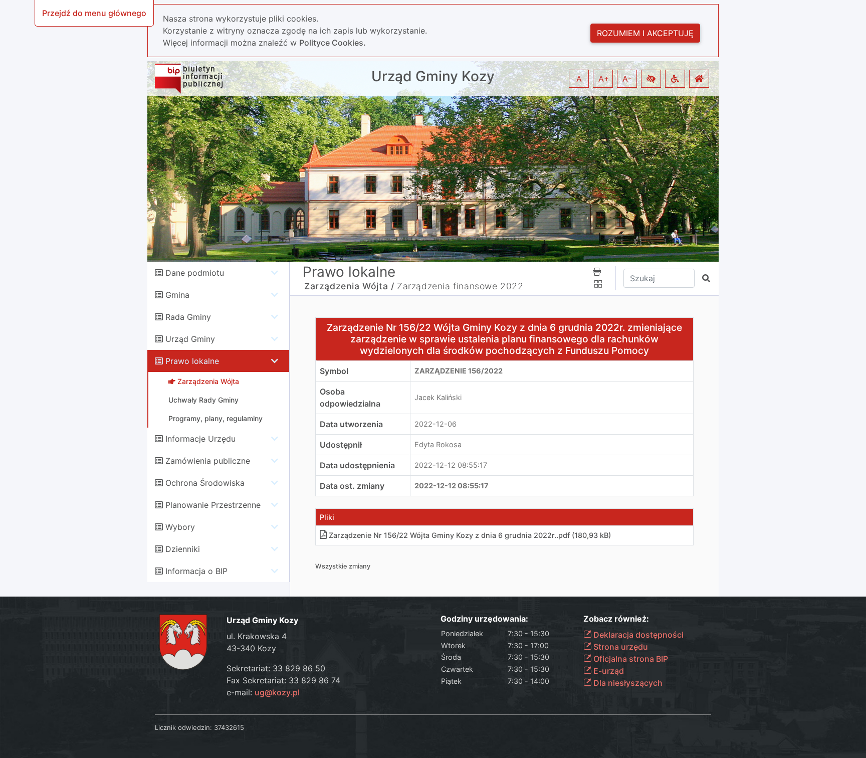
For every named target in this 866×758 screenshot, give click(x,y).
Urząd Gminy (190, 339)
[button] (651, 79)
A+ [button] (603, 79)
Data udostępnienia (357, 465)
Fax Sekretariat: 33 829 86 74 (283, 680)
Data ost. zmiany (352, 486)
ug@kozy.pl (277, 692)
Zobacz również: (616, 619)
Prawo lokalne (192, 361)
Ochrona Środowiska (205, 483)
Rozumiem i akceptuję (645, 33)
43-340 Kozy (251, 648)
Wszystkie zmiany (342, 566)
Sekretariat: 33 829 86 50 (276, 668)
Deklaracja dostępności (637, 635)
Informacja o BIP (196, 571)
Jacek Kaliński (438, 397)
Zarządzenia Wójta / (349, 286)
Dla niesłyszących (627, 683)
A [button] (579, 79)
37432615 (229, 727)
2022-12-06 (435, 424)
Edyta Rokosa (438, 444)
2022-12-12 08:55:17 (450, 465)
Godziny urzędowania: (484, 619)
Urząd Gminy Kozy (433, 76)
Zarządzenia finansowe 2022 (460, 286)
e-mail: (263, 692)
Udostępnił (341, 445)
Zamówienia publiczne (207, 461)
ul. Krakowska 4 (257, 636)
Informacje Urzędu (200, 439)
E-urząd (607, 671)
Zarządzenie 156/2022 (458, 370)
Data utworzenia (351, 424)
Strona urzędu (619, 647)
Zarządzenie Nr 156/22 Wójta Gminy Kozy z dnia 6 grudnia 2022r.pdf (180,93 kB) (470, 535)
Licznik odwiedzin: (183, 727)
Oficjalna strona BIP (629, 659)
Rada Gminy (188, 317)
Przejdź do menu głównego (94, 13)
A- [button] (626, 79)
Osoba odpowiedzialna (350, 398)
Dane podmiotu (194, 273)
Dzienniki (182, 549)
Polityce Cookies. (332, 43)
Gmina (177, 295)
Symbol (334, 371)
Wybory (180, 527)
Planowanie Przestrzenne (213, 505)
